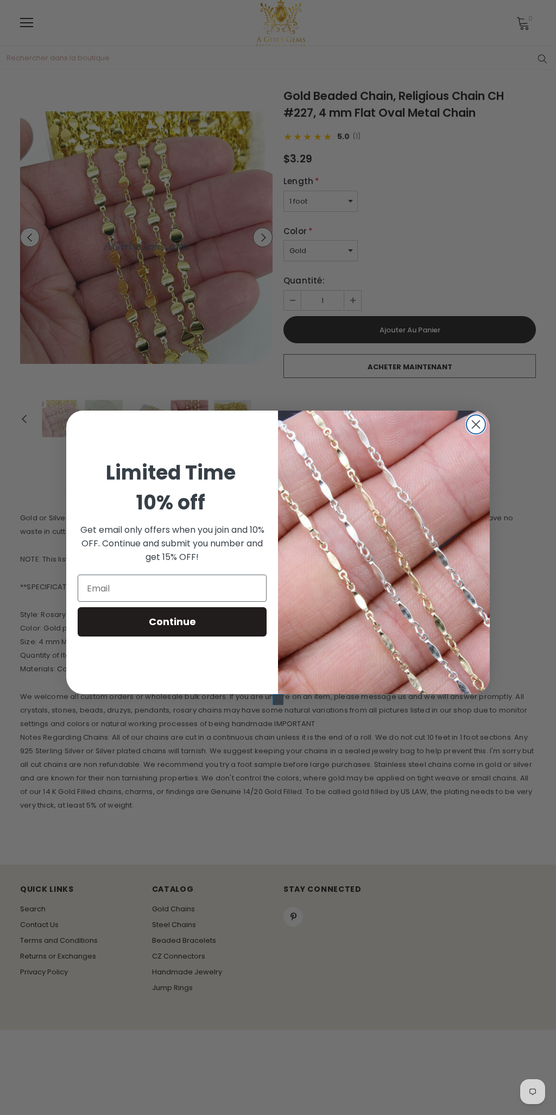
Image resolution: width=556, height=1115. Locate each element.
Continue (172, 621)
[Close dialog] (475, 424)
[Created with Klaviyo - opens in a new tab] (278, 699)
